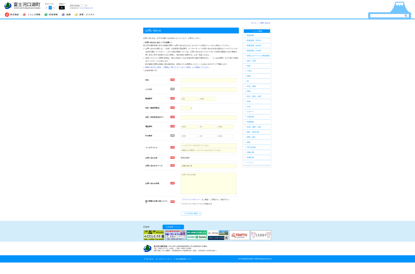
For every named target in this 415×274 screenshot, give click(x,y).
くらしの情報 (34, 14)
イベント (250, 162)
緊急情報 (250, 35)
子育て (249, 71)
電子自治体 (251, 147)
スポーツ (250, 112)
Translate (88, 8)
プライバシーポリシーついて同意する (197, 204)
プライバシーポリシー (191, 199)
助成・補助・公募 (254, 127)
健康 (249, 76)
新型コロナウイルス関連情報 (258, 56)
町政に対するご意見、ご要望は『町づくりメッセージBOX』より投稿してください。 (178, 67)
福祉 (249, 66)
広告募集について (173, 227)
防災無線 (14, 14)
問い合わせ (150, 259)
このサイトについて (165, 259)
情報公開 (250, 152)
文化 (249, 106)
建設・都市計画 (253, 132)
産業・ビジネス (87, 14)
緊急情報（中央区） (255, 51)
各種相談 (250, 122)
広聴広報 (250, 117)
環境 (249, 91)
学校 (249, 101)
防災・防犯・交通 (254, 96)
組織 (68, 14)
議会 (249, 142)
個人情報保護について (183, 259)
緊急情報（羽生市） (255, 40)
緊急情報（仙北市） (255, 45)
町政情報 (53, 14)
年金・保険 (251, 86)
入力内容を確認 (191, 213)
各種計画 (250, 157)
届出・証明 (251, 61)
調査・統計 (251, 137)
